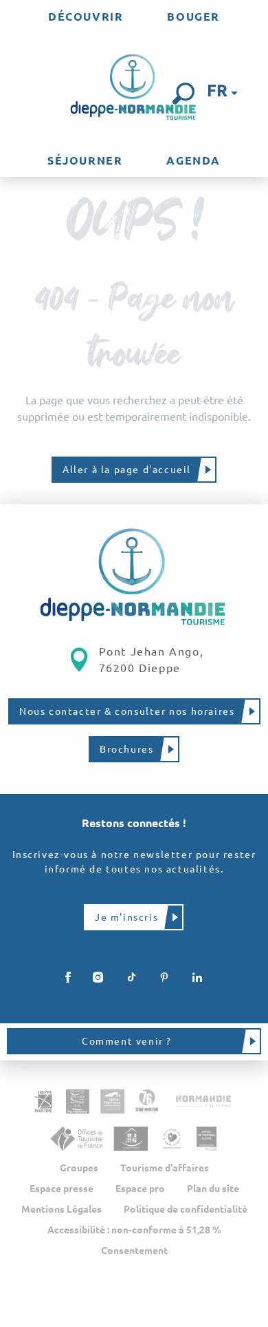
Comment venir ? (127, 1041)
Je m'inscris (126, 917)
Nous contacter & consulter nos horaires (126, 711)
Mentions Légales (61, 1209)
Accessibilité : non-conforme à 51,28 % (134, 1229)
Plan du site (213, 1188)
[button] (183, 93)
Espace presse (61, 1188)
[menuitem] (85, 16)
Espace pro (140, 1188)
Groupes (79, 1167)
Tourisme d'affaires (164, 1167)
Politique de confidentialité (185, 1209)
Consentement (134, 1250)
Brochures (126, 749)
